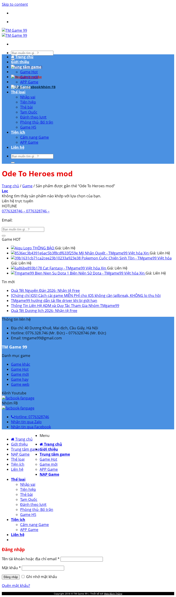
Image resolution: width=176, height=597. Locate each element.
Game (27, 185)
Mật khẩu (11, 567)
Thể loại (18, 92)
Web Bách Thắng (113, 593)
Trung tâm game (26, 66)
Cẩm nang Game (34, 137)
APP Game (29, 82)
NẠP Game (20, 87)
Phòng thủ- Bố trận (36, 122)
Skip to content (15, 4)
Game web (20, 384)
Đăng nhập (11, 577)
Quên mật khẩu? (16, 585)
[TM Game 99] (14, 33)
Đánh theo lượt (33, 117)
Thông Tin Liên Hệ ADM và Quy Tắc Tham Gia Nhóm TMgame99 (65, 305)
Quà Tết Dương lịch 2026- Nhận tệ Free (44, 310)
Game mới (29, 76)
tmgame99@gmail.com (34, 220)
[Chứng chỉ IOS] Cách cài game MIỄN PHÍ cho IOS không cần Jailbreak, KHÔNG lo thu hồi (86, 295)
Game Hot (29, 71)
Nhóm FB (48, 87)
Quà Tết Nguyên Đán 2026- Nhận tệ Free (45, 290)
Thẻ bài (26, 107)
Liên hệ (17, 147)
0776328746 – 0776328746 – (26, 211)
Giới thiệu (20, 61)
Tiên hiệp (28, 102)
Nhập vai (27, 97)
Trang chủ (23, 56)
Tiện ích (18, 132)
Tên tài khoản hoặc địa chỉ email (31, 558)
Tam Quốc (28, 112)
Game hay (19, 379)
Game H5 (28, 127)
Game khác (20, 364)
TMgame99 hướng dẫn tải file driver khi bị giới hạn (54, 300)
